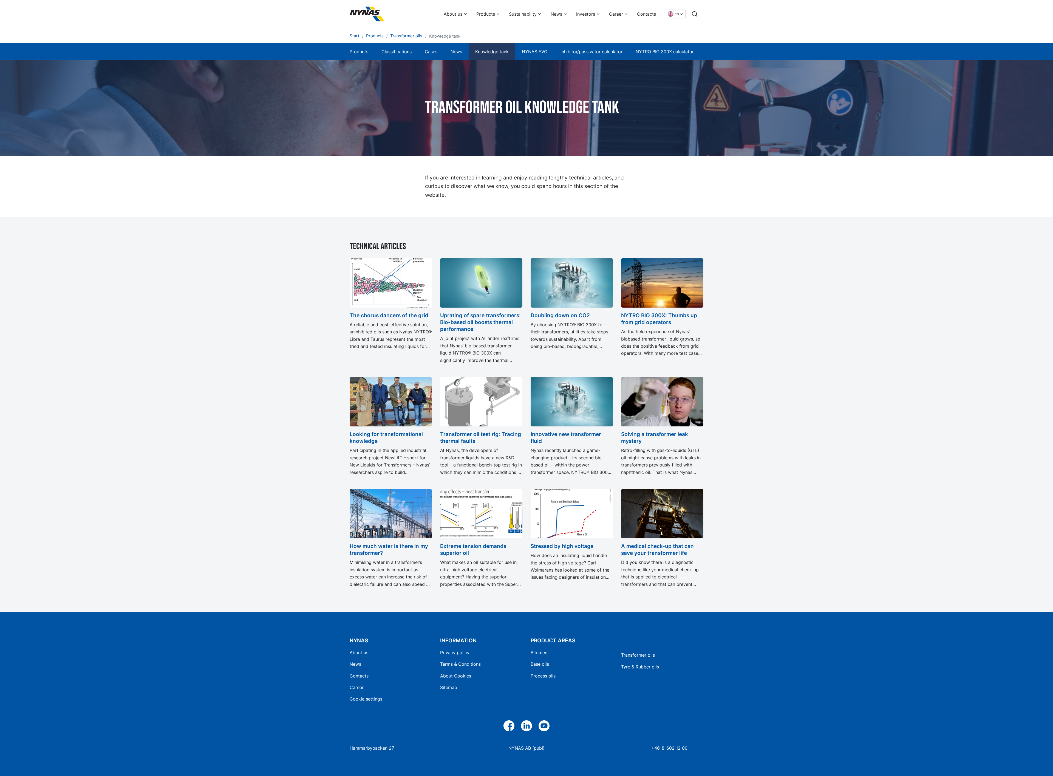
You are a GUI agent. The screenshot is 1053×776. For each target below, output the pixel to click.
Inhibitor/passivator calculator (591, 51)
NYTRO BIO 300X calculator (665, 51)
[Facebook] (508, 725)
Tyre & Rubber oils (640, 667)
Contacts (646, 14)
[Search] (694, 14)
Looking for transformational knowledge (386, 437)
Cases (431, 51)
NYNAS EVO (534, 51)
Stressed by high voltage (562, 546)
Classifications (396, 51)
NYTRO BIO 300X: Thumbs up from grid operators (659, 318)
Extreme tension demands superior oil (473, 549)
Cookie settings (366, 699)
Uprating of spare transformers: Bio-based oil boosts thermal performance (480, 322)
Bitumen (539, 652)
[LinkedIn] (526, 725)
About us (453, 14)
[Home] (367, 14)
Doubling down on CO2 (560, 315)
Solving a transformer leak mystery (654, 437)
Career (616, 14)
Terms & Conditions (460, 664)
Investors (585, 14)
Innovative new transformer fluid (566, 437)
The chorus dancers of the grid (389, 315)
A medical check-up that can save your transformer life (657, 549)
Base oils (540, 664)
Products (485, 14)
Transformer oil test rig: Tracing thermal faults (480, 437)
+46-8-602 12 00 (669, 748)
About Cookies (455, 676)
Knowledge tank (492, 51)
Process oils (543, 676)
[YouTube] (544, 725)
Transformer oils (638, 655)
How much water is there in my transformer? (389, 549)
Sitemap (448, 687)
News (556, 14)
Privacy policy (454, 652)
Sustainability (523, 14)
